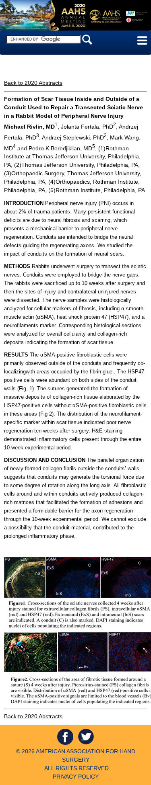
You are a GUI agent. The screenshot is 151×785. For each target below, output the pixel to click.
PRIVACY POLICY (76, 776)
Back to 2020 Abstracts (33, 83)
